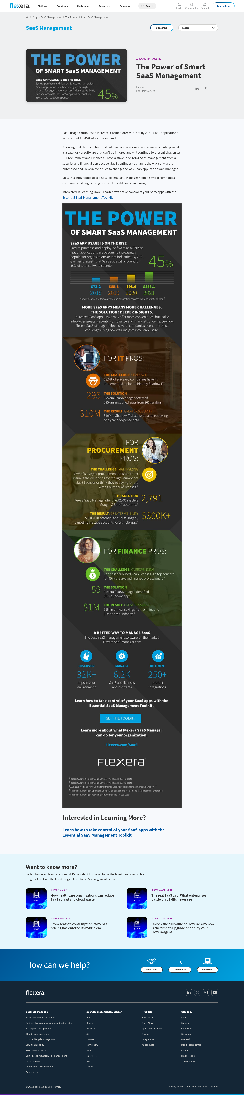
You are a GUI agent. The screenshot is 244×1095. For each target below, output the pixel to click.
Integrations (148, 1039)
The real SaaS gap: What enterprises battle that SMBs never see (178, 897)
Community (191, 7)
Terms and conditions (196, 1086)
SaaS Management (49, 27)
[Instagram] (206, 992)
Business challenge (37, 1011)
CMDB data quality (35, 1044)
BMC (88, 1061)
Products (147, 1011)
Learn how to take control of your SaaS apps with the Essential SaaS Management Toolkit (113, 832)
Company (186, 1011)
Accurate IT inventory (36, 1050)
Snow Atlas (147, 1022)
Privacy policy (176, 1086)
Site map (213, 1086)
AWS (88, 1050)
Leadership (186, 1039)
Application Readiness (152, 1028)
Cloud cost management (38, 1033)
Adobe (89, 1066)
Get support (187, 1033)
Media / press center (191, 1044)
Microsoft (90, 1028)
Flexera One (147, 1017)
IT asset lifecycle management (41, 1039)
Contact (205, 7)
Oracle (89, 1022)
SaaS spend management (38, 1028)
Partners (185, 1050)
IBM (88, 1017)
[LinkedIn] (189, 992)
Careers (185, 1022)
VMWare (90, 1039)
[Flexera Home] (27, 17)
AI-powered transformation (39, 1066)
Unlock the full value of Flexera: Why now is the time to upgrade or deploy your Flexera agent (182, 928)
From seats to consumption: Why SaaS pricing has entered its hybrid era (80, 926)
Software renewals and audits (40, 1017)
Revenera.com (188, 1055)
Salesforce (91, 1055)
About (184, 1017)
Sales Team (151, 969)
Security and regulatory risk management (46, 1055)
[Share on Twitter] (209, 92)
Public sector (32, 1072)
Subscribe (161, 27)
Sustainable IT (33, 1061)
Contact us (186, 1028)
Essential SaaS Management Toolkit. (87, 197)
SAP (88, 1033)
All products (148, 1044)
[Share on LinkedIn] (199, 92)
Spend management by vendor (104, 1011)
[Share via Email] (216, 92)
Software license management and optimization (49, 1022)
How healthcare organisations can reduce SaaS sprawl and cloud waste (82, 897)
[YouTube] (214, 992)
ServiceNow (92, 1044)
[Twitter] (197, 992)
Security (146, 1033)
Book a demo (223, 5)
